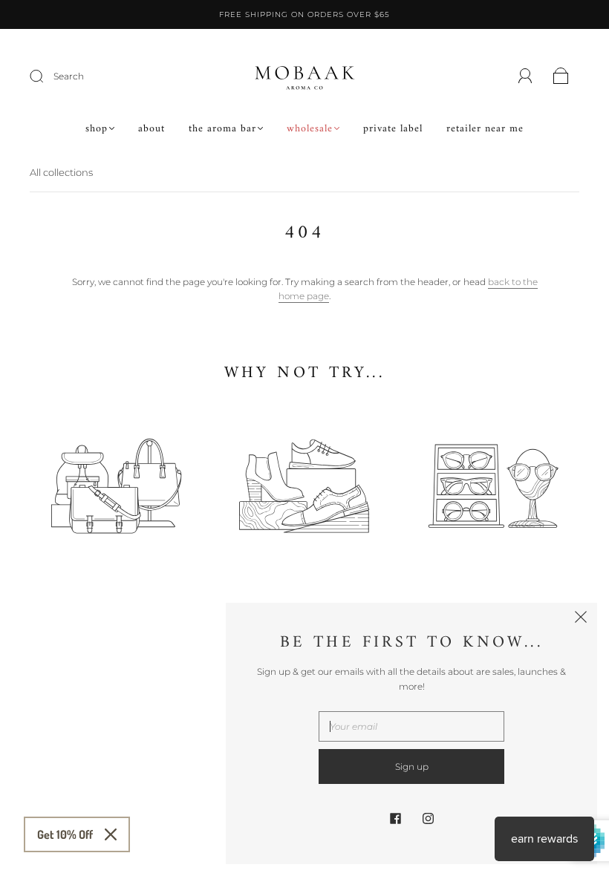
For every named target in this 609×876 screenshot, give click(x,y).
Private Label (393, 129)
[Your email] (411, 726)
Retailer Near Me (485, 129)
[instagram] (427, 818)
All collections (61, 172)
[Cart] (561, 77)
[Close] (111, 834)
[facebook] (395, 818)
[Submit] (46, 76)
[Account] (525, 76)
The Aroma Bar (222, 129)
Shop (96, 129)
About (151, 129)
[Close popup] (580, 619)
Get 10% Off (65, 834)
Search (68, 76)
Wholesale (310, 129)
